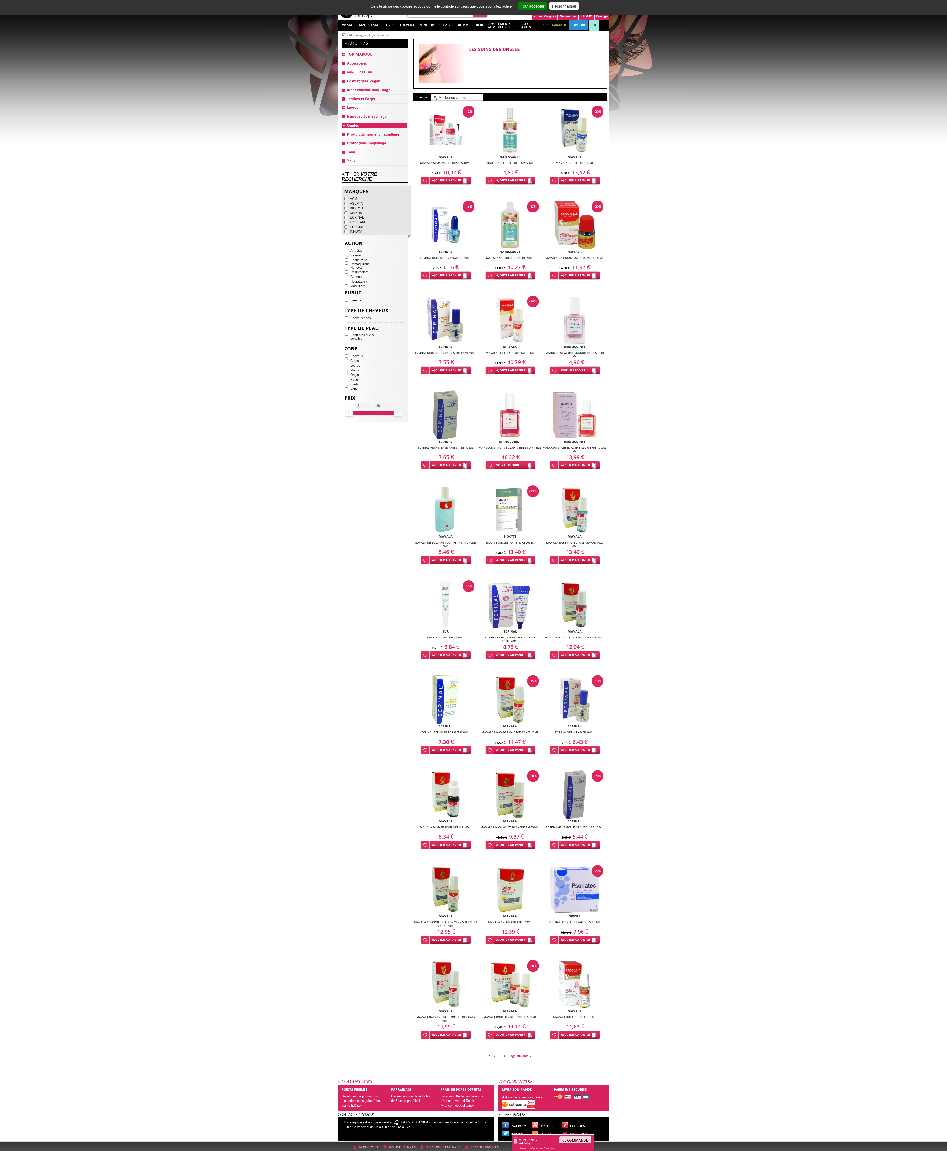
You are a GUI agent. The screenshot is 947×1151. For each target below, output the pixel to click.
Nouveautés (568, 16)
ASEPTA (356, 203)
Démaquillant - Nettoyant (360, 265)
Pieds (354, 384)
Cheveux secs (360, 318)
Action (354, 243)
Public (353, 293)
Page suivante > (520, 1056)
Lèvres (355, 365)
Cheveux (356, 356)
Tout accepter (532, 6)
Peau (354, 379)
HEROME (357, 227)
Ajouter (446, 180)
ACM (353, 199)
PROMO (586, 16)
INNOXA (356, 231)
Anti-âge (356, 250)
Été (594, 25)
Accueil (344, 34)
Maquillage (356, 35)
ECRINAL (357, 217)
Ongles (372, 35)
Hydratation (358, 281)
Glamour (356, 277)
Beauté (355, 255)
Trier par (422, 97)
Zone (351, 349)
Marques (546, 16)
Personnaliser (564, 6)
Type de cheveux (366, 311)
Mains (354, 370)
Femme (355, 300)
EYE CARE (358, 222)
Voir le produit (573, 370)
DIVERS (356, 213)
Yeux (354, 389)
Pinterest (578, 1126)
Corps (354, 361)
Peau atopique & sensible (362, 336)
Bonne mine (358, 260)
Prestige (602, 16)
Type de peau (362, 328)
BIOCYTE (357, 208)
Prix (350, 398)
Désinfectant (359, 272)
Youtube (547, 1126)
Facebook (518, 1126)
